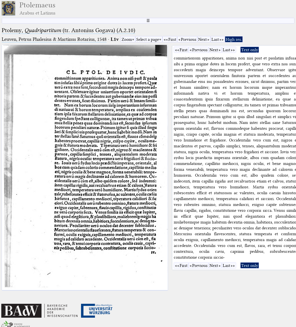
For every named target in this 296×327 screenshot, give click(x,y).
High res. (234, 39)
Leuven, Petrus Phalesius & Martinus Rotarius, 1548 (54, 39)
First (172, 39)
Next (202, 39)
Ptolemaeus (37, 8)
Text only (249, 49)
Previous (188, 39)
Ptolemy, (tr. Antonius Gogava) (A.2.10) (68, 30)
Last (215, 39)
